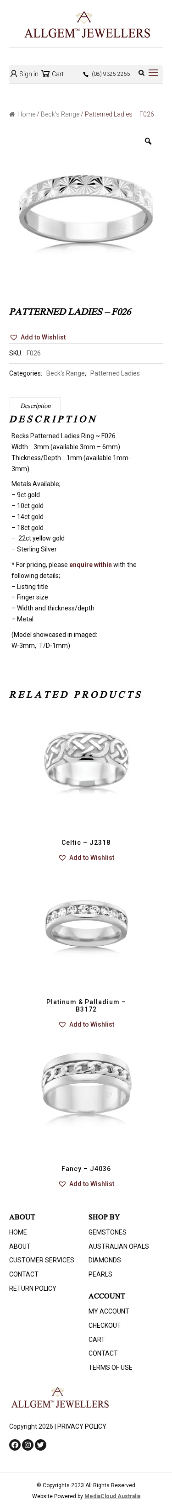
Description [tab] (35, 407)
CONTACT (24, 1274)
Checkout (105, 1325)
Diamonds (105, 1260)
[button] (37, 337)
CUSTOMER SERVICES (41, 1260)
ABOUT (20, 1246)
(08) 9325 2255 (111, 74)
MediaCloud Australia (112, 1496)
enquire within (90, 564)
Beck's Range (60, 114)
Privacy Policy (81, 1426)
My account (109, 1311)
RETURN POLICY (32, 1288)
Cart (57, 74)
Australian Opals (119, 1246)
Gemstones (108, 1232)
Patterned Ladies (115, 373)
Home (26, 114)
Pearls (100, 1274)
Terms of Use (111, 1367)
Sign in (28, 74)
